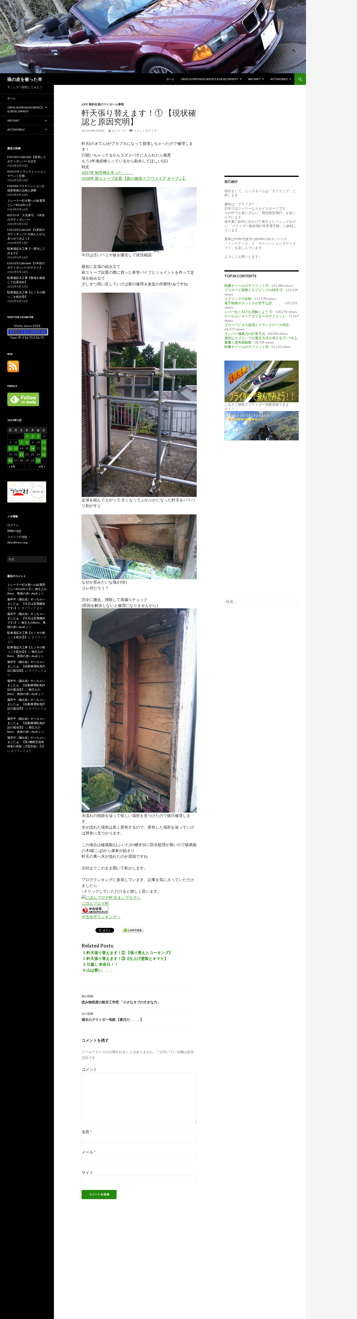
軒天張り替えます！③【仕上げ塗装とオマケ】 (127, 958)
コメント (89, 1069)
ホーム (170, 79)
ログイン (13, 525)
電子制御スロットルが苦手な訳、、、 (253, 303)
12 (10, 448)
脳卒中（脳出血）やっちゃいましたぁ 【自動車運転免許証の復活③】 (26, 704)
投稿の (14, 531)
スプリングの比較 (238, 299)
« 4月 (12, 466)
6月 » (42, 466)
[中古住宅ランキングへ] (95, 909)
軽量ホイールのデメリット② (246, 347)
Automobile (279, 79)
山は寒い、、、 (100, 970)
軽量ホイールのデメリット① (246, 285)
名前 (87, 1131)
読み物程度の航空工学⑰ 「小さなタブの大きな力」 (121, 999)
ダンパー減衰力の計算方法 (244, 333)
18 (43, 448)
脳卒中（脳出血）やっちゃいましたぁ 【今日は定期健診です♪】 (26, 603)
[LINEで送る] (133, 930)
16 (32, 448)
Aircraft (254, 79)
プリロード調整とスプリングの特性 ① (253, 290)
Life (85, 104)
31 (38, 460)
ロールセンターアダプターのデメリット (255, 316)
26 (10, 460)
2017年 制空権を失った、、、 (108, 172)
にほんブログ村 (95, 903)
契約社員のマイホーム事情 (106, 104)
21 (21, 454)
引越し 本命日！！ (102, 964)
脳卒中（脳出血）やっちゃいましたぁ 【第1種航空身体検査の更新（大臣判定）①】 (26, 742)
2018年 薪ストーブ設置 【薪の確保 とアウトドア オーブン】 (134, 178)
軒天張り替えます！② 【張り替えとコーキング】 (129, 952)
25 (43, 454)
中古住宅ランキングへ (101, 916)
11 (43, 442)
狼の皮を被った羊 (24, 79)
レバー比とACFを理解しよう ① (248, 312)
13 (15, 448)
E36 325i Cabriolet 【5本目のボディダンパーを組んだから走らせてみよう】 (26, 234)
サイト (87, 1172)
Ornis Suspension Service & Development (209, 79)
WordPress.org (17, 542)
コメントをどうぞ (145, 130)
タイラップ (118, 130)
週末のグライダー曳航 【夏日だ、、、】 (113, 1017)
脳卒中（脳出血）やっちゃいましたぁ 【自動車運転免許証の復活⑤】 (26, 666)
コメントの (17, 536)
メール (89, 1152)
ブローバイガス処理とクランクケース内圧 (256, 325)
